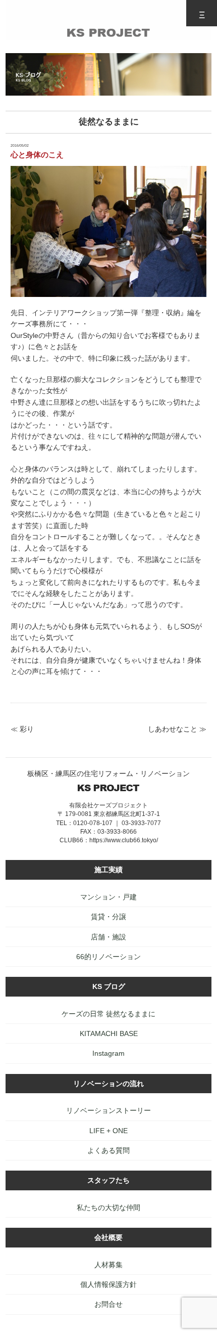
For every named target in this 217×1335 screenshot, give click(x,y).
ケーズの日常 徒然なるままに (108, 1014)
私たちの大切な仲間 (108, 1207)
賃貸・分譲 (108, 917)
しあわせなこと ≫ (177, 729)
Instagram (108, 1053)
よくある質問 (108, 1150)
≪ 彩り (22, 729)
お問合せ (108, 1304)
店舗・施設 (108, 937)
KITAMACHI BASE (109, 1033)
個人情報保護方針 (108, 1284)
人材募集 (108, 1265)
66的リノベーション (108, 957)
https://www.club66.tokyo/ (123, 840)
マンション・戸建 (108, 897)
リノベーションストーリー (108, 1110)
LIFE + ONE (108, 1131)
